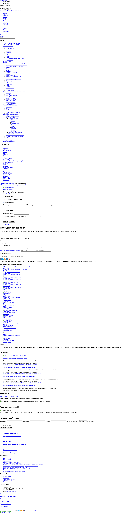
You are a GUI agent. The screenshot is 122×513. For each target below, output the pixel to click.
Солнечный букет (7, 321)
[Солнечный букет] (8, 320)
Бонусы (5, 19)
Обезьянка (5, 339)
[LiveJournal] (25, 510)
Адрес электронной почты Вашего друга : (14, 216)
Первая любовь (7, 296)
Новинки (5, 62)
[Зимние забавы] (7, 317)
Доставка (5, 15)
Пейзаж (13, 119)
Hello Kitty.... (6, 324)
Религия (13, 124)
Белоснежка (6, 169)
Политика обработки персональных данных (14, 471)
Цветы (7, 47)
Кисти (7, 109)
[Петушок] (5, 333)
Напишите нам (7, 30)
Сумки (13, 130)
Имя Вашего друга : (8, 213)
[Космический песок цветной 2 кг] (12, 279)
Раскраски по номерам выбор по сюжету (13, 66)
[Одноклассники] (5, 259)
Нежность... (6, 303)
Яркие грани (6, 180)
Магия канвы (6, 172)
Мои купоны (6, 481)
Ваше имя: (48, 421)
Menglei (5, 155)
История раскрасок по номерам (11, 469)
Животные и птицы (16, 123)
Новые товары (7, 458)
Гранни (5, 171)
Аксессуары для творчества (10, 105)
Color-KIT (5, 149)
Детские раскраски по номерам (14, 77)
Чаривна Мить (6, 178)
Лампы (7, 113)
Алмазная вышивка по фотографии (15, 58)
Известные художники (11, 72)
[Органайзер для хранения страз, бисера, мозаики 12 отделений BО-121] (22, 373)
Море (7, 80)
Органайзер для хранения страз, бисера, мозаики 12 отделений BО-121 (19, 367)
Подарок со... (6, 306)
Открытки (13, 128)
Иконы (7, 57)
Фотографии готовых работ (8, 496)
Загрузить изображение (73, 421)
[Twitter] (3, 259)
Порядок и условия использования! (12, 462)
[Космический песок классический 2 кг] (13, 277)
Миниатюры (9, 140)
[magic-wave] (3, 0)
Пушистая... (6, 268)
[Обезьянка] (6, 338)
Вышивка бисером (10, 117)
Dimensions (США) (7, 150)
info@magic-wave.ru (11, 491)
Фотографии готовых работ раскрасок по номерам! (16, 467)
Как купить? (3, 36)
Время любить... (7, 298)
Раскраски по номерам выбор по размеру (14, 91)
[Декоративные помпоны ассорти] (12, 274)
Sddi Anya (5, 163)
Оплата (5, 17)
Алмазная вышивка (8, 46)
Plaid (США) (6, 159)
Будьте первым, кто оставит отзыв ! (9, 396)
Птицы (7, 49)
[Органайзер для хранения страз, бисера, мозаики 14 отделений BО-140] (22, 382)
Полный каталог (10, 48)
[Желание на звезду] (8, 289)
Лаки (7, 108)
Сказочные (8, 86)
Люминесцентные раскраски (13, 76)
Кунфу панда (6, 293)
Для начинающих (10, 75)
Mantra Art (5, 154)
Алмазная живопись (8, 167)
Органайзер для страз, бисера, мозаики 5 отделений (15, 358)
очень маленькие (10, 102)
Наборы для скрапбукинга (12, 116)
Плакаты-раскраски (11, 138)
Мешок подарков (7, 326)
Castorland (5, 148)
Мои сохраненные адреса (9, 479)
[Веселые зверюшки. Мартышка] (11, 335)
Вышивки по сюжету (13, 118)
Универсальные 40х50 (11, 95)
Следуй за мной (10, 90)
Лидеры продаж (4, 501)
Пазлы (7, 137)
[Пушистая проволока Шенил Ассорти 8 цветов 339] (17, 267)
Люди (12, 126)
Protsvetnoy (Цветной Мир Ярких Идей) (13, 161)
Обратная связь (7, 461)
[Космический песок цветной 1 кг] (12, 284)
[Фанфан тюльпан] (8, 315)
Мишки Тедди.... (7, 311)
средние (8, 94)
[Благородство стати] (8, 340)
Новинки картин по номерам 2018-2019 (16, 63)
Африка (8, 67)
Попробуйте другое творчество (11, 114)
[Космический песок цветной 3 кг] (12, 282)
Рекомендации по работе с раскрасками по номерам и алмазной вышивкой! (23, 464)
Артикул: (2, 243)
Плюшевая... (6, 314)
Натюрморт (9, 81)
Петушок (5, 334)
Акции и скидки (4, 499)
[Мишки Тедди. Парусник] (10, 310)
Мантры (8, 68)
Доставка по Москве (5, 10)
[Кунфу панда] (7, 292)
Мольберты (9, 107)
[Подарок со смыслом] (9, 305)
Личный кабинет (7, 476)
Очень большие (10, 96)
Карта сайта (6, 24)
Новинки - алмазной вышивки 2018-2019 (16, 65)
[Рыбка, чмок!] (7, 300)
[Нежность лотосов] (8, 302)
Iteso (4, 153)
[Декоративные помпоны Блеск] (11, 272)
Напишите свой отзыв (8, 189)
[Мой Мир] (7, 259)
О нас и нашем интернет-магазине (12, 463)
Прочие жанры (9, 60)
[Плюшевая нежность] (9, 312)
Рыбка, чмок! (6, 301)
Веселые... (5, 337)
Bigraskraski (6, 147)
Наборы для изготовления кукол (14, 136)
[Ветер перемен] (7, 330)
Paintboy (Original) (7, 158)
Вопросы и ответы (5, 493)
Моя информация (7, 480)
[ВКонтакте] (1, 259)
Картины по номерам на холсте (11, 44)
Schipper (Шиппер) (8, 162)
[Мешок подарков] (8, 325)
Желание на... (6, 291)
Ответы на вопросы (8, 20)
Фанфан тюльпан (7, 316)
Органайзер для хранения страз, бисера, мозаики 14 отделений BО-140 (19, 385)
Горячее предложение (9, 141)
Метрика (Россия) (7, 173)
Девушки (8, 56)
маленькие (8, 93)
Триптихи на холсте (11, 99)
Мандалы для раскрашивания (13, 79)
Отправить (12, 221)
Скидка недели (7, 61)
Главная (5, 13)
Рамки (7, 110)
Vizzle (4, 164)
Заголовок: (3, 421)
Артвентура (6, 168)
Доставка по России (16, 10)
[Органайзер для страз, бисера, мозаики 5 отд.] (15, 355)
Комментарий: (26, 421)
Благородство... (7, 342)
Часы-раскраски (10, 88)
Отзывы (5, 22)
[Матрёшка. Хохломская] (9, 328)
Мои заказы (6, 478)
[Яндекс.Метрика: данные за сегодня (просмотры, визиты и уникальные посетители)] (5, 512)
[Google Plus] (9, 259)
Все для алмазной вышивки (13, 112)
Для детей (8, 52)
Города (7, 53)
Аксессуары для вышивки (15, 132)
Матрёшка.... (6, 329)
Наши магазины (7, 459)
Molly (4, 157)
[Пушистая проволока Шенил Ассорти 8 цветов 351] (17, 269)
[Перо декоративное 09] (9, 187)
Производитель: (4, 240)
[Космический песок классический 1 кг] (13, 287)
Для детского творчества (9, 104)
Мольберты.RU (7, 175)
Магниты (13, 131)
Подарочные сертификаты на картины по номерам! (16, 468)
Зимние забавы (7, 319)
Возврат (5, 221)
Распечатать (6, 224)
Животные (8, 51)
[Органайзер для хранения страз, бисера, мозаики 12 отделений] (20, 364)
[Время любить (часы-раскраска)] (12, 297)
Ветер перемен (7, 331)
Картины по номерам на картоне (11, 43)
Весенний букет (7, 309)
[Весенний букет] (7, 307)
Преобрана (6, 177)
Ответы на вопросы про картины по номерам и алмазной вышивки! (20, 466)
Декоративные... (7, 273)
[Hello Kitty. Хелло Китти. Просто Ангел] (13, 323)
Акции (4, 18)
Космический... (6, 278)
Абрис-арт (5, 166)
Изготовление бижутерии (12, 133)
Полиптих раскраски (11, 103)
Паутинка (5, 176)
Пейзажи (8, 54)
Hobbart (5, 152)
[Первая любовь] (7, 295)
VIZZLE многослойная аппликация (15, 135)
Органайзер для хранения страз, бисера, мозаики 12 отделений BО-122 (19, 376)
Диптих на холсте (10, 100)
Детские (13, 127)
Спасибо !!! (36, 510)
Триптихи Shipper (10, 98)
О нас (4, 14)
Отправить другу (7, 193)
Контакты (5, 23)
